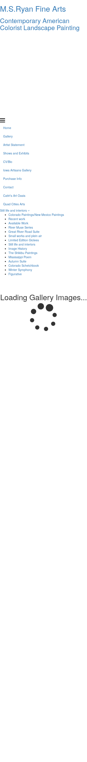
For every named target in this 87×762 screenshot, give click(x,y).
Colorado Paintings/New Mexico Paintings (36, 214)
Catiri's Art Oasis (14, 105)
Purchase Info (12, 88)
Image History (17, 248)
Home (7, 37)
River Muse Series (20, 227)
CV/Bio (7, 71)
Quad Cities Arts (14, 113)
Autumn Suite (17, 261)
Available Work (18, 223)
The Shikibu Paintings (22, 253)
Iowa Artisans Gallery (17, 80)
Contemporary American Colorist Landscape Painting (40, 24)
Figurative (15, 274)
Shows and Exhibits (16, 63)
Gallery (8, 46)
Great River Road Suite (23, 231)
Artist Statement (13, 54)
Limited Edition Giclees (23, 240)
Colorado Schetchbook (23, 265)
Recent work (16, 219)
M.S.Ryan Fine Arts (33, 8)
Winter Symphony (20, 270)
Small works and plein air (25, 236)
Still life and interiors (14, 210)
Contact (8, 96)
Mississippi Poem (19, 257)
